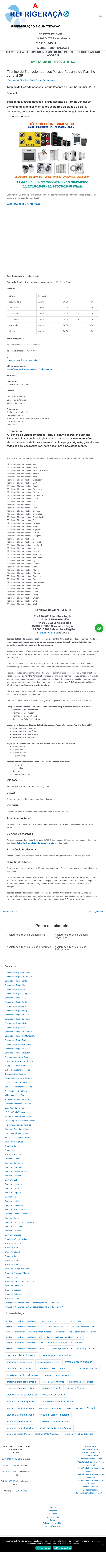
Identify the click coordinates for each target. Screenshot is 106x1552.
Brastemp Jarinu (12, 1256)
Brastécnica (90, 1446)
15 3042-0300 (11, 1472)
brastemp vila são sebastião (20, 1388)
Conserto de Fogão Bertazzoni (18, 1002)
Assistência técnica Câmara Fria (26, 934)
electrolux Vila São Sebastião (79, 1434)
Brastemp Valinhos (13, 1243)
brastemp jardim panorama (53, 1368)
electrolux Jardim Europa (20, 1414)
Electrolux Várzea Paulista (16, 1171)
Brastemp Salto (11, 1247)
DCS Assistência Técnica (16, 1082)
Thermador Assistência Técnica (19, 1061)
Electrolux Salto (11, 1180)
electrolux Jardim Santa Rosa (21, 1428)
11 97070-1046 (20, 1491)
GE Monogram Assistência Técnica (20, 1120)
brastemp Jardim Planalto (85, 1368)
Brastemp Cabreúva (13, 1294)
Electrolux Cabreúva (14, 1163)
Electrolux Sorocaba (13, 1167)
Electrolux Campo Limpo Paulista (19, 1222)
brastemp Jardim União (52, 1381)
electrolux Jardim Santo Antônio (55, 1428)
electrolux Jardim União (18, 1434)
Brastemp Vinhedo (13, 1298)
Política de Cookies (62, 1548)
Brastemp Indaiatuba (14, 1142)
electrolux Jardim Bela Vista (20, 1408)
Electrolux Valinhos (13, 1176)
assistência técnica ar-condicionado (21, 1321)
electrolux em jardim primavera (22, 1401)
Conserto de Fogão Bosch (16, 1049)
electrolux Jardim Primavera (54, 1421)
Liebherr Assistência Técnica (17, 1070)
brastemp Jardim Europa (20, 1368)
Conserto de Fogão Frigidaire (17, 1040)
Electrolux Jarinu (12, 1188)
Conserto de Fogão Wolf (15, 1006)
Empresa (53, 1511)
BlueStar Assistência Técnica (18, 1137)
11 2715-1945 (12, 1465)
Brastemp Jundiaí (12, 1146)
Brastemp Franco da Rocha (17, 1269)
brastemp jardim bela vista (19, 1362)
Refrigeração (13, 80)
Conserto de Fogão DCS (15, 998)
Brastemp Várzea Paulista (16, 1239)
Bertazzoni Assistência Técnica (18, 1087)
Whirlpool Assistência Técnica (18, 1057)
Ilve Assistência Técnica (15, 1074)
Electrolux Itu (10, 1197)
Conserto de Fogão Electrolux (18, 1044)
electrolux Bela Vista (50, 1388)
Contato (53, 1520)
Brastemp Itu (10, 1150)
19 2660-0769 (11, 1481)
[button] (99, 628)
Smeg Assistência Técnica (16, 1065)
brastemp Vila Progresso (81, 1381)
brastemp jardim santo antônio (21, 1381)
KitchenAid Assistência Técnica (18, 1116)
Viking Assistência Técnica (16, 1095)
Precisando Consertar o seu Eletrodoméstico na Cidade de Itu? (32, 1303)
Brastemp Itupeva (13, 1260)
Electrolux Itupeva (13, 1192)
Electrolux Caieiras (13, 1231)
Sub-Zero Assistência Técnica (18, 1099)
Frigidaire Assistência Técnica (18, 1125)
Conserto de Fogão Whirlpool (17, 972)
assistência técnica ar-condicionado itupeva (63, 1337)
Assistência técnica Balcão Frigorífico (29, 946)
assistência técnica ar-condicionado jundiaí (24, 1342)
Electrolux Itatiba (12, 1201)
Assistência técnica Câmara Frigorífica (71, 936)
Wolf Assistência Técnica (16, 1091)
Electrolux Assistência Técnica (18, 1129)
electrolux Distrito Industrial (22, 1394)
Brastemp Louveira (13, 1252)
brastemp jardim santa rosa (57, 1375)
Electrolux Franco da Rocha (17, 1209)
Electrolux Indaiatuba (14, 1205)
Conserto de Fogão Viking (16, 1010)
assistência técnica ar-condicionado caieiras (25, 1326)
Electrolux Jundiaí (12, 1159)
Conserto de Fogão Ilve (15, 989)
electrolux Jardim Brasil (50, 1408)
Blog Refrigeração (53, 1526)
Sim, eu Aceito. (43, 1548)
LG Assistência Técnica (15, 1112)
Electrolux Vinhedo (13, 1235)
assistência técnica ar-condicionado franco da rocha (28, 1332)
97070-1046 (64, 62)
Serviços (53, 1514)
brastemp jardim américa (56, 1355)
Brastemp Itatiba (12, 1264)
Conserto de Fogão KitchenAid (18, 1032)
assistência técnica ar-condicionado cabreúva (61, 1321)
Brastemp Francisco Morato (17, 1273)
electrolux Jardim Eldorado (81, 1408)
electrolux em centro (53, 1394)
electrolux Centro (75, 1388)
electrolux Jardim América (58, 1401)
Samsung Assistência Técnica (18, 1104)
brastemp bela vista (61, 1348)
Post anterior (10, 911)
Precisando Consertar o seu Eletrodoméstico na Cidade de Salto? (34, 1307)
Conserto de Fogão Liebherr (17, 985)
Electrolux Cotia (12, 1218)
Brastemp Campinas (14, 1286)
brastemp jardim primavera (23, 1375)
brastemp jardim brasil (48, 1362)
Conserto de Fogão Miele (16, 1023)
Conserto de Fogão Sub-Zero (18, 1015)
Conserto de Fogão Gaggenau (18, 993)
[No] (102, 1544)
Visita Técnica (53, 1517)
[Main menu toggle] (100, 15)
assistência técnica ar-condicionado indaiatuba (76, 1332)
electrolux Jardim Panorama (54, 1414)
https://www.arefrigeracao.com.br (22, 360)
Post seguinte (95, 911)
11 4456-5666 (10, 1459)
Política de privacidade (53, 1523)
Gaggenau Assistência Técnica (18, 1078)
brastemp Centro (85, 1348)
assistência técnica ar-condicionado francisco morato (71, 1326)
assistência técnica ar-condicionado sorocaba (25, 1348)
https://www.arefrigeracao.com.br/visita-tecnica (29, 369)
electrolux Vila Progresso (47, 1434)
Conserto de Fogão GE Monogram (20, 1036)
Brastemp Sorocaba (13, 1154)
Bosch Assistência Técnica (16, 1133)
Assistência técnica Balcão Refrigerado (70, 948)
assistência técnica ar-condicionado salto (65, 1342)
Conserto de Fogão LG (15, 1027)
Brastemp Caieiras (13, 1290)
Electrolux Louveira (13, 1184)
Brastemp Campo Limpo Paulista (19, 1281)
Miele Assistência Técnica (16, 1108)
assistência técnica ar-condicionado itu (23, 1337)
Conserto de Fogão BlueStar (17, 1053)
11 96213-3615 (46, 632)
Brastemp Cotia (11, 1277)
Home (53, 1507)
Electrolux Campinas (14, 1226)
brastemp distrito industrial (21, 1355)
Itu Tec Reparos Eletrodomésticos (91, 1493)
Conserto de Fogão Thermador (18, 976)
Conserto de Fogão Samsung (17, 1019)
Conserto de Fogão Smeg (16, 981)
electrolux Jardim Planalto (19, 1421)
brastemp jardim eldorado (78, 1362)
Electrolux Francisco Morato (17, 1214)
